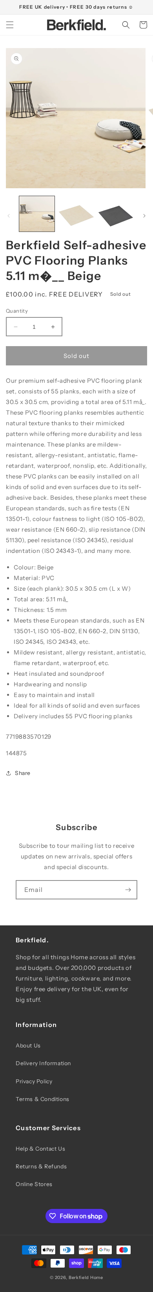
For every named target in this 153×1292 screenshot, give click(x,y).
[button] (9, 24)
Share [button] (23, 773)
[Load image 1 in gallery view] (37, 214)
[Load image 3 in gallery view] (115, 214)
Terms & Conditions (42, 1099)
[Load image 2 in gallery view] (76, 214)
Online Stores (34, 1184)
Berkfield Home (86, 1277)
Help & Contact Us (40, 1148)
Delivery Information (43, 1063)
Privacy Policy (34, 1081)
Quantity (17, 311)
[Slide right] (144, 215)
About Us (28, 1045)
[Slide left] (8, 215)
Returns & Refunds (41, 1166)
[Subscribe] (128, 889)
